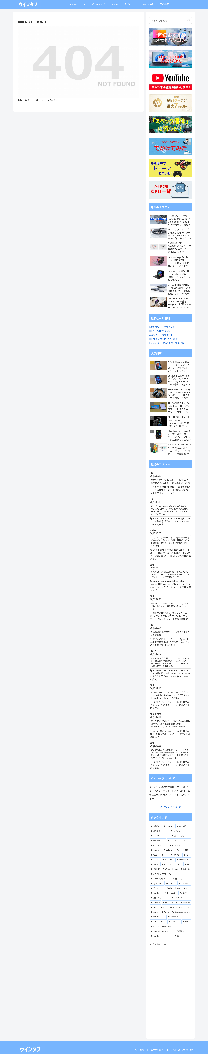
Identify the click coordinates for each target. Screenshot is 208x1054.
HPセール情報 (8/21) (160, 330)
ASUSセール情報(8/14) (161, 334)
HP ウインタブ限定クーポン (163, 339)
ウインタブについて (170, 807)
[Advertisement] (170, 989)
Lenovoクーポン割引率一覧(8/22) (166, 343)
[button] (188, 20)
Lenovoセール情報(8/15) (162, 326)
